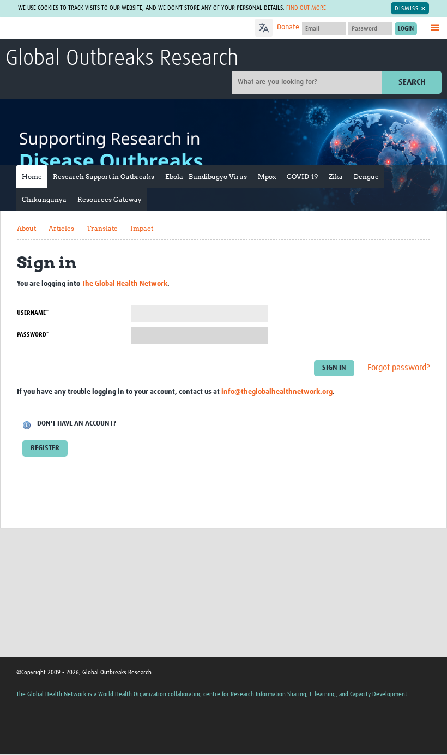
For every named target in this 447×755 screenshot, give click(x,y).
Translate (102, 228)
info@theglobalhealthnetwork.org (277, 392)
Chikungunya (44, 199)
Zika (336, 176)
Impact (141, 228)
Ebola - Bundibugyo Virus (206, 176)
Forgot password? (398, 368)
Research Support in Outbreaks (103, 176)
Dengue (366, 176)
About (26, 228)
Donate (288, 27)
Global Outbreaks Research (121, 59)
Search (411, 82)
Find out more (306, 8)
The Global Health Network (86, 28)
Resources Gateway (109, 199)
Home (32, 176)
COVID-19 (302, 176)
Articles (61, 228)
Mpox (267, 176)
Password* (33, 335)
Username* (33, 313)
